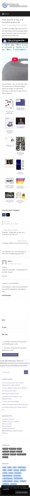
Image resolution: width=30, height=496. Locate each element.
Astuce (19, 448)
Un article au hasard (8, 419)
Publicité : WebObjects (20, 173)
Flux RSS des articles (8, 428)
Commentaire (7, 295)
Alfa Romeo (17, 472)
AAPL (15, 467)
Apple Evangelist (8, 478)
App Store (13, 483)
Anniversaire (12, 448)
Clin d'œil (7, 221)
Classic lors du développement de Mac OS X (20, 109)
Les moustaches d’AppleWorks (20, 127)
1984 (5, 467)
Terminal (15, 224)
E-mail (4, 327)
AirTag (5, 472)
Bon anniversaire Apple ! (9, 391)
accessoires (22, 467)
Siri (11, 224)
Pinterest (4, 433)
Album (10, 472)
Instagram (15, 431)
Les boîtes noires (9, 167)
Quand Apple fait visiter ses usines (20, 153)
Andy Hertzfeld (8, 475)
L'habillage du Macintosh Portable (9, 131)
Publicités (13, 454)
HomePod (7, 224)
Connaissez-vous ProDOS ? (9, 146)
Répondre (4, 276)
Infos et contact (7, 424)
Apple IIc (6, 483)
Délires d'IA (6, 454)
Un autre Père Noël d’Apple (10, 401)
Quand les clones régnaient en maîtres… (20, 187)
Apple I (16, 481)
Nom (4, 320)
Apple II (23, 481)
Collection (19, 451)
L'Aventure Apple (22, 25)
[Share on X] (8, 214)
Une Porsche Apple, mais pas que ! (9, 201)
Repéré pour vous (21, 454)
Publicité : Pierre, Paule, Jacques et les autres (9, 186)
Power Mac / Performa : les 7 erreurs (20, 201)
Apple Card (17, 475)
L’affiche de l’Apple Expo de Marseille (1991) (15, 404)
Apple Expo (18, 478)
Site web (5, 334)
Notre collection (7, 426)
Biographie (6, 451)
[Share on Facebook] (4, 214)
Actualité (5, 448)
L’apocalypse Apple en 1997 (10, 393)
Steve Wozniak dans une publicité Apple (9, 112)
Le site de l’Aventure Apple (10, 421)
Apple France (8, 481)
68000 (9, 467)
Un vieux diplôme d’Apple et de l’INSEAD (14, 388)
